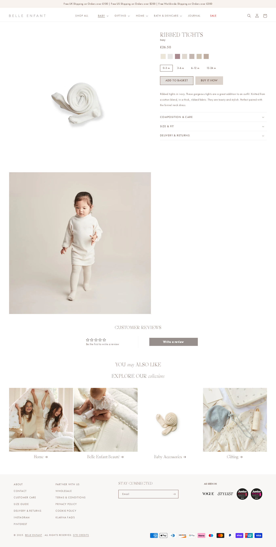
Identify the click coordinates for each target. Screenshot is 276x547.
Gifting (120, 15)
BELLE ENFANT (33, 535)
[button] (101, 16)
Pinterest (20, 524)
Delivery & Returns (27, 510)
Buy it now (209, 80)
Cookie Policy (66, 510)
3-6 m (180, 68)
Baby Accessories (168, 457)
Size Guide (21, 504)
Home (140, 15)
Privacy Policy (66, 504)
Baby (101, 15)
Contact (20, 491)
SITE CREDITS (81, 535)
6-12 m (195, 68)
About (18, 484)
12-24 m (211, 68)
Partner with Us (68, 484)
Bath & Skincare (166, 15)
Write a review (173, 342)
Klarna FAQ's (65, 517)
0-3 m (166, 68)
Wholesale (64, 491)
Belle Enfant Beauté (103, 457)
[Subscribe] (174, 494)
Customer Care (25, 497)
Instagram (22, 517)
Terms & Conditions (71, 497)
